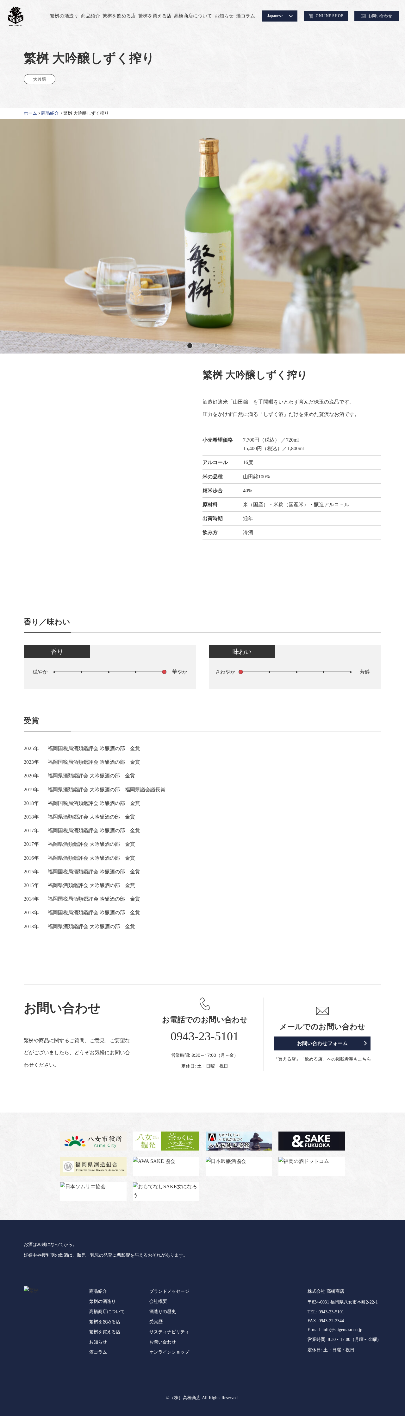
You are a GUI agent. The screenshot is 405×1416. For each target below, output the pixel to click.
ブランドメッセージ (169, 1291)
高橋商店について (193, 15)
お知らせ (224, 15)
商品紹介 (90, 15)
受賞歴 (156, 1321)
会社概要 (158, 1301)
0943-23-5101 (205, 1036)
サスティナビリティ (169, 1332)
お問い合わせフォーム (322, 1043)
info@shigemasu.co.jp (342, 1329)
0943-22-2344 (331, 1320)
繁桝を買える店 (154, 15)
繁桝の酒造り (64, 15)
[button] (189, 346)
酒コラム (245, 15)
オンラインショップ (169, 1352)
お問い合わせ (162, 1342)
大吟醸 (39, 79)
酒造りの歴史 (162, 1311)
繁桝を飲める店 (119, 15)
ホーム (30, 113)
